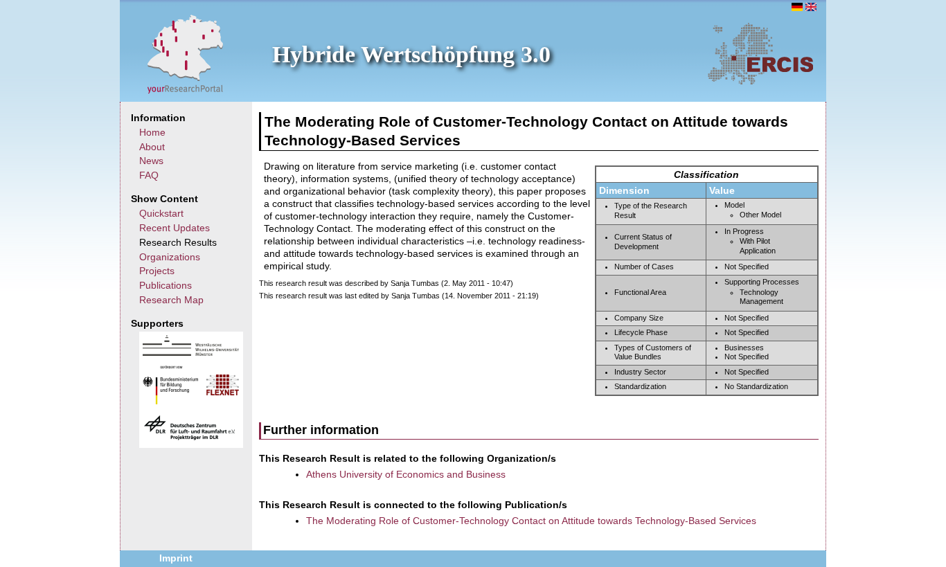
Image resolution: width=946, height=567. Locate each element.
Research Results (178, 242)
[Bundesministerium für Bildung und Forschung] (170, 400)
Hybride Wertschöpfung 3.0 (411, 54)
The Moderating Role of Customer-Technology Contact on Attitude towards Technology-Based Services (531, 520)
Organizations (169, 256)
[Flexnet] (222, 391)
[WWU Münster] (191, 352)
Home (152, 132)
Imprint (176, 558)
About (152, 146)
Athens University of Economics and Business (406, 474)
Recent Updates (174, 227)
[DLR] (190, 438)
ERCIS (760, 53)
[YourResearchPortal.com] (185, 53)
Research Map (171, 299)
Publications (165, 285)
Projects (157, 270)
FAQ (149, 175)
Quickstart (161, 213)
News (151, 160)
